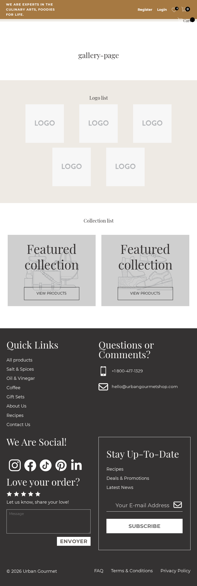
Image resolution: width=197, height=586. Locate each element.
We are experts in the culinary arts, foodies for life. (30, 9)
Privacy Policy (175, 570)
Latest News (119, 487)
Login (162, 9)
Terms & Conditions (132, 570)
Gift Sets (15, 397)
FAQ (98, 570)
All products (19, 360)
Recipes (15, 415)
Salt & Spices (20, 369)
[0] (174, 9)
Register (145, 9)
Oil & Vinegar (20, 378)
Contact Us (18, 424)
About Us (16, 406)
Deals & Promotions (127, 478)
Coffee (13, 387)
